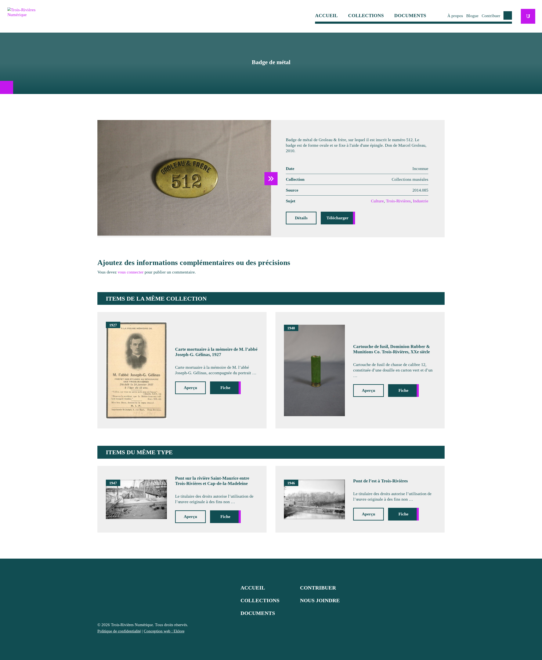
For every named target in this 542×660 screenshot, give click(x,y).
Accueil (326, 15)
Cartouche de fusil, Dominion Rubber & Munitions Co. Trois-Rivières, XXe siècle (391, 349)
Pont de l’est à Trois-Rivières (380, 480)
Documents (410, 15)
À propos (455, 15)
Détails (301, 217)
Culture (377, 201)
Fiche (225, 387)
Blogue (472, 15)
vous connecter (131, 272)
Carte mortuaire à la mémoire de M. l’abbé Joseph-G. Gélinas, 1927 (216, 352)
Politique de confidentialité (119, 631)
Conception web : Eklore (164, 631)
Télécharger (337, 217)
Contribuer (491, 15)
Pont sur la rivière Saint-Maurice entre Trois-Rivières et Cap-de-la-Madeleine (212, 481)
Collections (366, 15)
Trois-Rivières (398, 201)
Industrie (420, 201)
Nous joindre (320, 600)
